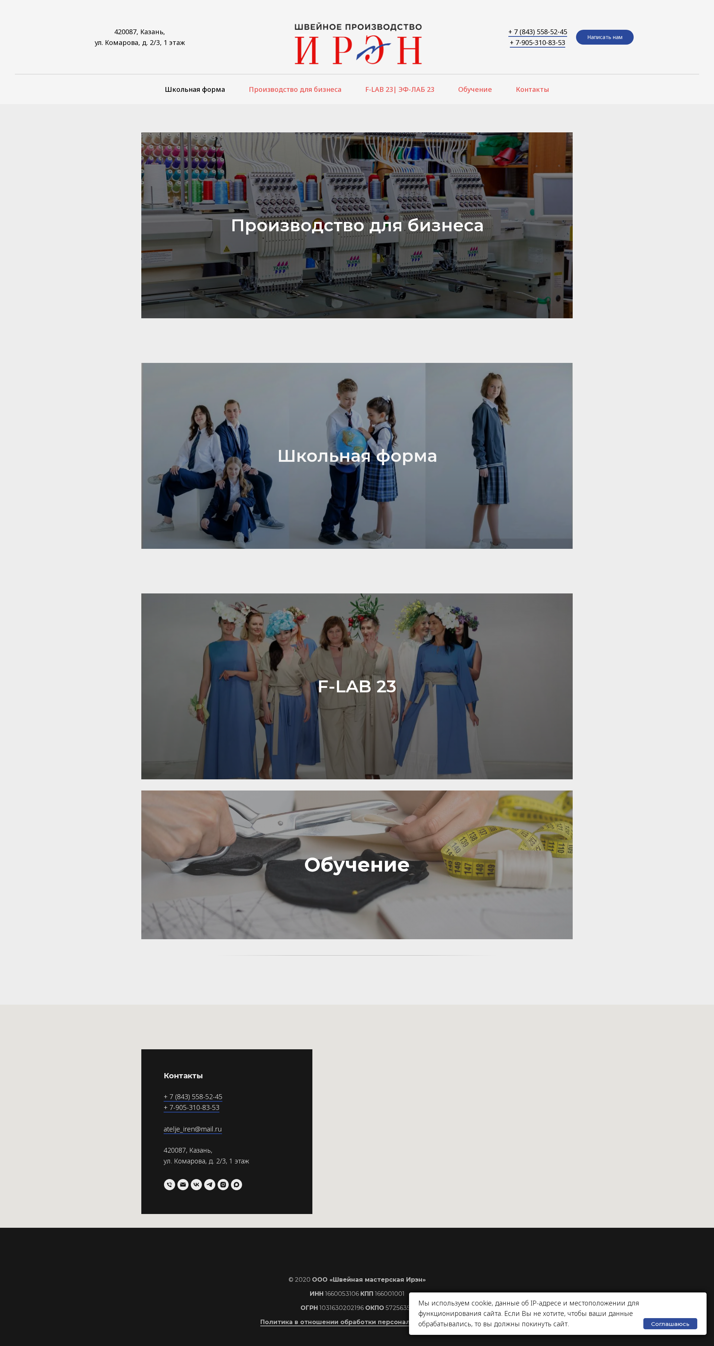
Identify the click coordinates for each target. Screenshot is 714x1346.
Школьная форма (195, 89)
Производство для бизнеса (295, 89)
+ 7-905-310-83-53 (537, 42)
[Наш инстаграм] (223, 1184)
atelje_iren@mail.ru (193, 1128)
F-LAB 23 (357, 686)
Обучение (475, 89)
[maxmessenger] (236, 1184)
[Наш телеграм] (209, 1184)
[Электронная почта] (183, 1184)
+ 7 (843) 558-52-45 (537, 31)
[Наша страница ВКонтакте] (196, 1184)
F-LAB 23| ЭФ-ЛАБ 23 (399, 89)
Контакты (532, 89)
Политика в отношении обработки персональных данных (357, 1322)
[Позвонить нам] (169, 1184)
